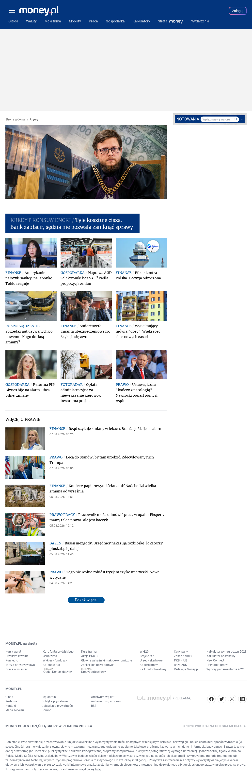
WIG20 (144, 651)
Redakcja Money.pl (186, 669)
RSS (93, 706)
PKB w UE (180, 660)
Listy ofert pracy (217, 665)
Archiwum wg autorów (106, 701)
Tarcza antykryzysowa (20, 665)
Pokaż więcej (86, 600)
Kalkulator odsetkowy (220, 656)
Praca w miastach (17, 669)
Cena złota (50, 656)
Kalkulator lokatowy (153, 669)
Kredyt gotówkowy (93, 672)
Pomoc (46, 710)
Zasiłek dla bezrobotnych (97, 665)
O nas (9, 697)
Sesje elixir (147, 656)
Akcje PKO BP (90, 656)
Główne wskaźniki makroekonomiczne (106, 660)
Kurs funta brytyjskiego (58, 651)
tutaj (98, 769)
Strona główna (15, 119)
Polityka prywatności (55, 701)
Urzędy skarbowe (151, 660)
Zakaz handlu (183, 656)
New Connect (215, 660)
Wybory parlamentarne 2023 (225, 669)
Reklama (11, 701)
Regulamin (49, 697)
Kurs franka (89, 651)
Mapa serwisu (14, 710)
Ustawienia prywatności (57, 706)
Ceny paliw (181, 651)
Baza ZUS (180, 665)
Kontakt (10, 706)
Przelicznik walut (16, 656)
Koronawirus (51, 665)
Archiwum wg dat (102, 697)
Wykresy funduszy (55, 660)
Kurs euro (11, 660)
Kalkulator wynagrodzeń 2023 (226, 651)
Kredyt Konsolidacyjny (58, 672)
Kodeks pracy (149, 665)
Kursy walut (13, 651)
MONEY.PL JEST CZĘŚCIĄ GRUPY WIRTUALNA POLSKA (48, 726)
